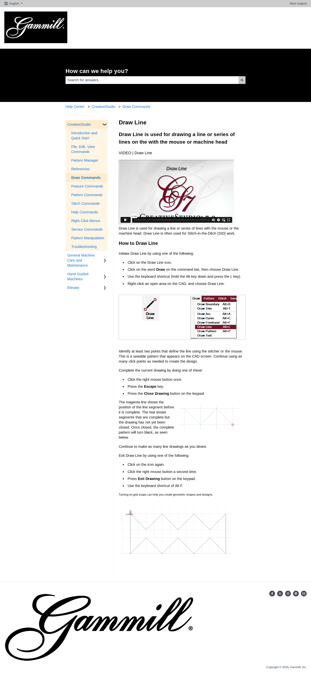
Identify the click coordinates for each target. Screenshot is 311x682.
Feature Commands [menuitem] (87, 186)
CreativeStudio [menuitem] (79, 124)
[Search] (242, 80)
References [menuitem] (80, 169)
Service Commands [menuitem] (87, 229)
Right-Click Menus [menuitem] (85, 221)
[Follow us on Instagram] (288, 593)
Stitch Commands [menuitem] (85, 203)
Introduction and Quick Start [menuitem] (84, 135)
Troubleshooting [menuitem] (84, 247)
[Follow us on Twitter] (280, 593)
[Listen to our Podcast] (296, 593)
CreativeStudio (103, 107)
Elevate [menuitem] (73, 288)
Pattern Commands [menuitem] (86, 195)
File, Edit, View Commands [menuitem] (83, 149)
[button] (105, 124)
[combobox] (152, 80)
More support (298, 3)
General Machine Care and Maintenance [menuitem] (81, 260)
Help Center (75, 107)
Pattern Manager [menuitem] (84, 160)
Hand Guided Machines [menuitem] (77, 276)
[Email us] (304, 593)
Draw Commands (136, 107)
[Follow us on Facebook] (272, 593)
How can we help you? (97, 71)
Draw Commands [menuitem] (86, 178)
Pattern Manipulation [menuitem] (87, 238)
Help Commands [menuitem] (84, 212)
